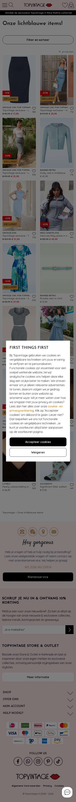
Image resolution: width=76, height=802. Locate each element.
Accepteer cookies (38, 442)
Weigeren (38, 452)
